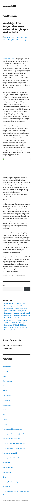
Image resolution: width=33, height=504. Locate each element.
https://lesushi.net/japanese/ (12, 429)
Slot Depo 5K (7, 472)
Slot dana (6, 386)
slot (4, 415)
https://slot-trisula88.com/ (12, 439)
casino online (7, 367)
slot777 (5, 477)
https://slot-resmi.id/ (10, 453)
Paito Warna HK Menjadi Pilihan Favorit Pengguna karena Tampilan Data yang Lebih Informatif (16, 327)
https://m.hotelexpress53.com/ (13, 434)
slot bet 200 (6, 462)
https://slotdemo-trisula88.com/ (14, 443)
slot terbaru (6, 486)
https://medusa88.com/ (11, 458)
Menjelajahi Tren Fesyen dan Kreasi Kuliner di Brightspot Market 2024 (15, 28)
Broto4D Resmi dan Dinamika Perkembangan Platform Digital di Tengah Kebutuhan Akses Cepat (15, 320)
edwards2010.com (8, 59)
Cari (4, 285)
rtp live (5, 410)
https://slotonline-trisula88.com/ (14, 448)
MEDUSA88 (6, 400)
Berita (11, 275)
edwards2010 (9, 6)
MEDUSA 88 (7, 405)
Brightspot (18, 275)
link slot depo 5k (8, 467)
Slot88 (5, 376)
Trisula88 (6, 424)
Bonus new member (9, 362)
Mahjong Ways (8, 395)
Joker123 (5, 391)
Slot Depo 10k (7, 381)
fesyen (23, 275)
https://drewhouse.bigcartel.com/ (14, 482)
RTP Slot (5, 371)
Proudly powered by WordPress (19, 500)
